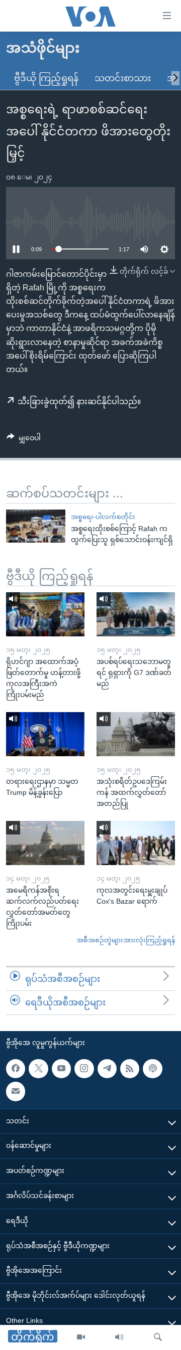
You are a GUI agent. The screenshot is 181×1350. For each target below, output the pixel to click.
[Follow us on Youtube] (61, 1068)
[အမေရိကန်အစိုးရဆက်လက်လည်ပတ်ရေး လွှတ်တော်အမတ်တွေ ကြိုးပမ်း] (45, 843)
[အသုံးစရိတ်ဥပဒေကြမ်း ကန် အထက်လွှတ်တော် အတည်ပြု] (136, 734)
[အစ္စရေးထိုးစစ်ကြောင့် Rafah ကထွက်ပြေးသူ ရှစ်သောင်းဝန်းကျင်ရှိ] (35, 526)
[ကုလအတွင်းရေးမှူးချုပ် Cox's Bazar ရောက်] (136, 843)
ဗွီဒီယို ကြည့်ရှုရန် (46, 78)
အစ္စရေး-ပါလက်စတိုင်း (103, 517)
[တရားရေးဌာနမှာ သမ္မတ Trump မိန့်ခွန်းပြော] (45, 734)
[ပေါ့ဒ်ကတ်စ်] (152, 1068)
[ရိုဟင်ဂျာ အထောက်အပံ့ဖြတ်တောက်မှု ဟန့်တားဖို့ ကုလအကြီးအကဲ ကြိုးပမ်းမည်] (45, 614)
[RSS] (129, 1068)
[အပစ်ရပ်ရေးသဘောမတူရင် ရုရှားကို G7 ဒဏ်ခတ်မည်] (136, 614)
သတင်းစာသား (123, 78)
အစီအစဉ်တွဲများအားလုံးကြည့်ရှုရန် (125, 940)
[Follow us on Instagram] (84, 1068)
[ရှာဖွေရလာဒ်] (158, 1337)
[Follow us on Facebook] (15, 1068)
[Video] (81, 1337)
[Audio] (119, 1337)
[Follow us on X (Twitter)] (38, 1068)
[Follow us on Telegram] (107, 1068)
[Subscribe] (15, 1091)
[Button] (24, 440)
